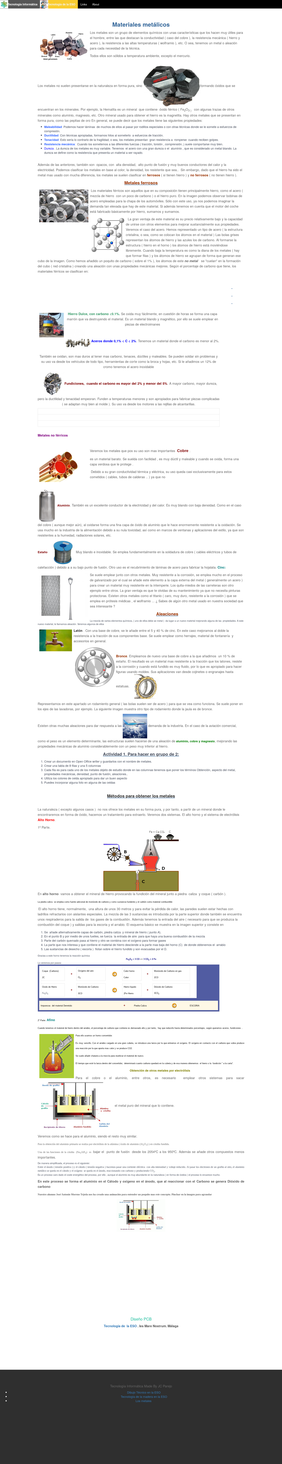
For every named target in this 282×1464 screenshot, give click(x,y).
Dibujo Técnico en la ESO (144, 1392)
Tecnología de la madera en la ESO (144, 1396)
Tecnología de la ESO (59, 4)
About (95, 4)
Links (83, 4)
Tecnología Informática (20, 4)
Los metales (144, 1401)
